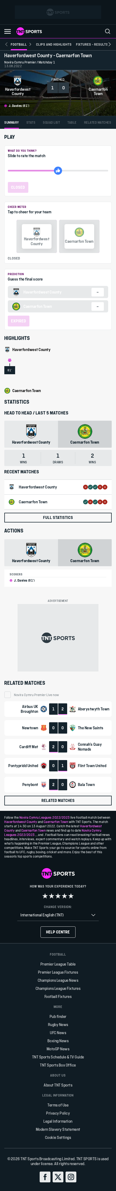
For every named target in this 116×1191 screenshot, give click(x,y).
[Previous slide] (6, 44)
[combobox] (58, 915)
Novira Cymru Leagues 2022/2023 (44, 817)
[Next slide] (109, 44)
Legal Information (58, 1121)
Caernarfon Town (56, 822)
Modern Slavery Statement (58, 1129)
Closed (18, 187)
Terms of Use (58, 1105)
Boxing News (58, 1040)
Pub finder (58, 1016)
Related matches (58, 800)
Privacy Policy (58, 1113)
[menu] (108, 31)
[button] (7, 31)
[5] (71, 896)
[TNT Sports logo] (29, 31)
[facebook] (45, 1177)
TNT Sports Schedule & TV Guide (58, 1057)
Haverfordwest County (20, 822)
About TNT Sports (58, 1085)
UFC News (58, 1032)
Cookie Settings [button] (58, 1137)
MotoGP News (58, 1049)
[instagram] (71, 1177)
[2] (51, 896)
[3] (58, 896)
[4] (64, 896)
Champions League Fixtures (58, 988)
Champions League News (58, 980)
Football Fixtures (58, 996)
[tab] (11, 122)
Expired (18, 321)
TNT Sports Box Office (58, 1065)
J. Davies (15, 105)
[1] (45, 896)
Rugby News (58, 1024)
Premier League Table (58, 964)
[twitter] (58, 1177)
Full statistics (58, 517)
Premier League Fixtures (58, 972)
